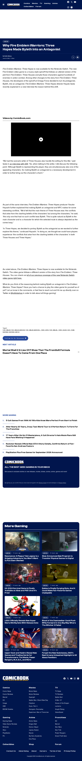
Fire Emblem (6, 330)
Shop (31, 744)
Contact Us (11, 751)
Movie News (33, 691)
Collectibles (29, 6)
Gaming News (7, 721)
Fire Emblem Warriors (18, 330)
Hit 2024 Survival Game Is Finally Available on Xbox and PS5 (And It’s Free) (21, 590)
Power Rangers (60, 733)
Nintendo (5, 332)
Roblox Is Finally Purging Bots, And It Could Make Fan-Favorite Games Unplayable (58, 590)
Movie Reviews (34, 694)
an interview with (19, 163)
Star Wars (58, 727)
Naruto (31, 733)
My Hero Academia (35, 736)
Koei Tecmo (70, 330)
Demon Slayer (33, 727)
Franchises (60, 717)
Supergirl (32, 697)
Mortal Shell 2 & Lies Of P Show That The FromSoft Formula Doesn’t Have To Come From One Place (36, 351)
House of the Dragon (62, 703)
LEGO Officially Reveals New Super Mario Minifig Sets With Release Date (21, 621)
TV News (58, 691)
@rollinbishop (16, 293)
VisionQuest (59, 712)
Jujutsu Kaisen (34, 730)
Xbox (4, 730)
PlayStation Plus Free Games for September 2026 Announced (34, 452)
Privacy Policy (62, 483)
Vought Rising (59, 709)
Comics (27, 3)
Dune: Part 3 (33, 706)
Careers (43, 751)
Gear (7, 650)
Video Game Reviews (10, 724)
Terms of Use (42, 483)
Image (5, 703)
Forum (38, 6)
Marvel (5, 697)
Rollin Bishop (8, 56)
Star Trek (58, 730)
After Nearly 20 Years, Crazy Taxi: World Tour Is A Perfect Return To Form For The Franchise (42, 428)
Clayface (32, 703)
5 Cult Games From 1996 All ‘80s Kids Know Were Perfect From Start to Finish (41, 420)
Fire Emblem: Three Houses (58, 330)
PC (4, 736)
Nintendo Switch (14, 332)
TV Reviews (59, 694)
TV (41, 3)
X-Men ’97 (58, 700)
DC (4, 700)
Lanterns (58, 706)
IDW (4, 706)
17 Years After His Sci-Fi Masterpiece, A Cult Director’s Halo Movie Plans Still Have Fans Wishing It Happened (41, 436)
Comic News (7, 691)
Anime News (33, 721)
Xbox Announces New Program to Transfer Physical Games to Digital (58, 557)
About (34, 751)
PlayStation (6, 733)
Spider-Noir (59, 697)
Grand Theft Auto (61, 736)
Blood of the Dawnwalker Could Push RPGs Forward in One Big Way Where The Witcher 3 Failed (59, 622)
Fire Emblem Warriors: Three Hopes (37, 330)
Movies (35, 3)
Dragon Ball (33, 724)
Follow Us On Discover (15, 338)
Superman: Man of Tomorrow (39, 712)
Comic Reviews (8, 694)
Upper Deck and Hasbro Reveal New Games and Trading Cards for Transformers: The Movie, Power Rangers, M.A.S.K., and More (21, 656)
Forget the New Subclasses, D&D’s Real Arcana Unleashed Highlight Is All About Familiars (59, 655)
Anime (55, 3)
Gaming (47, 3)
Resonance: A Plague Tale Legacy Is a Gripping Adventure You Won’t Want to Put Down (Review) (22, 558)
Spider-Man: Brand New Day (38, 700)
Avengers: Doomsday (36, 709)
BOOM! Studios (8, 709)
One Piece (32, 739)
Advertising (23, 751)
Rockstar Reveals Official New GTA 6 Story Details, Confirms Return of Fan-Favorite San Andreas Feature (40, 445)
